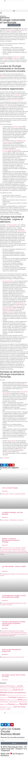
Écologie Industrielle (8, 281)
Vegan (6, 709)
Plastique (11, 704)
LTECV (5, 105)
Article (16, 686)
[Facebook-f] (5, 724)
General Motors (21, 231)
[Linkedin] (2, 724)
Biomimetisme (2, 687)
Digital (12, 690)
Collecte (22, 687)
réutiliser (6, 58)
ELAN (10, 190)
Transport (2, 709)
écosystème (10, 312)
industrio (23, 306)
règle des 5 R (17, 57)
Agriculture (3, 686)
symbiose (17, 306)
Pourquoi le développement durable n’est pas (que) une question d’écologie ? (13, 623)
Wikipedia (6, 457)
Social (12, 707)
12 (7, 330)
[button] (14, 11)
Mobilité (15, 699)
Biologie (20, 686)
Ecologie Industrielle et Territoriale (13, 695)
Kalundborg (20, 302)
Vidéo (8, 709)
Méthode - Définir (8, 701)
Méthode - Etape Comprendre (20, 701)
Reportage (2, 707)
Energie (18, 697)
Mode (20, 700)
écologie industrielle (12, 224)
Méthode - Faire (4, 704)
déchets (6, 310)
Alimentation (11, 686)
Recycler (23, 704)
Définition (11, 692)
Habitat (2, 700)
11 (11, 302)
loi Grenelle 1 (17, 95)
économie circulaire (10, 30)
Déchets (3, 692)
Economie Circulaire (23, 695)
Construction (4, 690)
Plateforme (17, 704)
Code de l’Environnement (16, 99)
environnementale (7, 307)
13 (6, 402)
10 (24, 278)
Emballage (12, 697)
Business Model (8, 687)
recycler (15, 58)
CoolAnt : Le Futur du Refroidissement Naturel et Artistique (10, 540)
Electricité (2, 697)
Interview (7, 700)
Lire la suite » (5, 491)
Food (26, 697)
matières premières (13, 309)
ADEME (22, 30)
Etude (23, 697)
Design (9, 690)
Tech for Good (19, 707)
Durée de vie (18, 690)
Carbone (13, 687)
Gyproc (21, 448)
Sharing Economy (8, 707)
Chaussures (18, 687)
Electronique (6, 697)
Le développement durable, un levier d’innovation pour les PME (14, 596)
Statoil (9, 450)
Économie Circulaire (17, 126)
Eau (7, 695)
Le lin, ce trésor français (10, 488)
